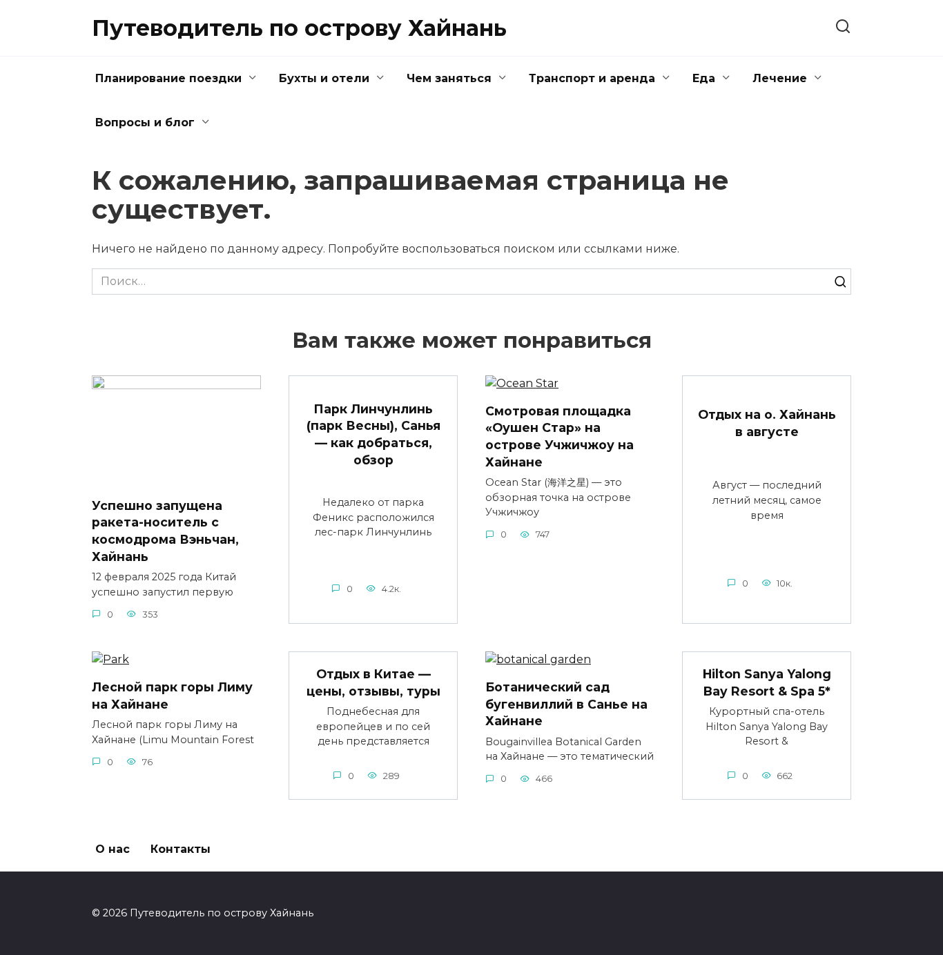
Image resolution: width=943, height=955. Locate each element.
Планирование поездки (168, 78)
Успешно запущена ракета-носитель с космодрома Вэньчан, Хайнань (165, 530)
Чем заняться (449, 78)
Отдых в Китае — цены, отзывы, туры (373, 682)
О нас (112, 849)
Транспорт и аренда (592, 78)
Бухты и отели (324, 78)
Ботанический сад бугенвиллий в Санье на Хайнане (566, 704)
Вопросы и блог (145, 122)
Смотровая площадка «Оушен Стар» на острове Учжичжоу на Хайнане (559, 436)
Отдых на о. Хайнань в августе (767, 423)
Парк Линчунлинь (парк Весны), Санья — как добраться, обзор (373, 434)
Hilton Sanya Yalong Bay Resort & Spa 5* (767, 682)
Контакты (180, 849)
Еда (703, 78)
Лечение (779, 78)
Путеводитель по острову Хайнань (299, 27)
